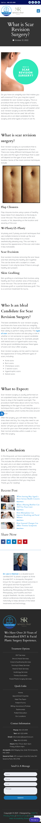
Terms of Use (21, 816)
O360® (33, 813)
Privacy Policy (9, 816)
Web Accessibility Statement (20, 818)
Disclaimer (33, 816)
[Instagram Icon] (39, 2)
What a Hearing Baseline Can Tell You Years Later (28, 505)
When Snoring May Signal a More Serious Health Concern (28, 497)
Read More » (20, 501)
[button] (38, 11)
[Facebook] (32, 2)
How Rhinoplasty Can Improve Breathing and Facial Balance (28, 515)
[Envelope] (29, 2)
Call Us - (8, 2)
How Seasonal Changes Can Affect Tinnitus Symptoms (27, 524)
